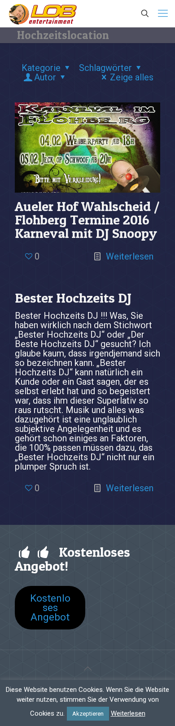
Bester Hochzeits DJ (73, 298)
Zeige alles (131, 77)
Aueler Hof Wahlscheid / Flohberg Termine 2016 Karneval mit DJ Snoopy (87, 219)
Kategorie (41, 67)
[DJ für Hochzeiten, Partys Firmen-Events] (43, 13)
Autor (45, 77)
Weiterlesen (129, 256)
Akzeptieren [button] (88, 713)
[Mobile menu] (163, 13)
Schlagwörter (105, 67)
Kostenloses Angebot (50, 607)
